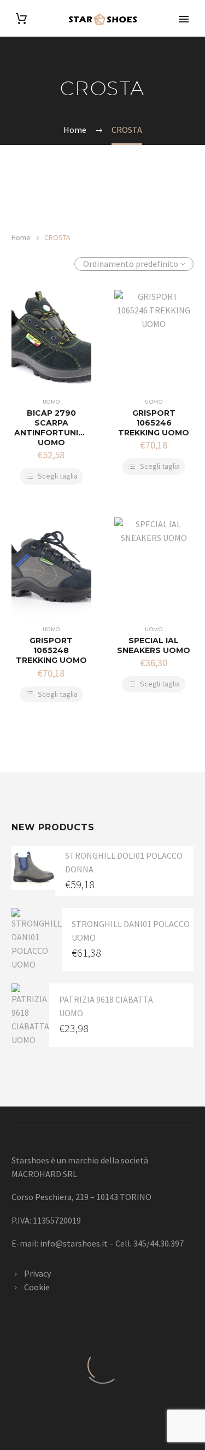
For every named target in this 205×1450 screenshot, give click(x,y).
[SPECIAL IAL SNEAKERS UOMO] (154, 567)
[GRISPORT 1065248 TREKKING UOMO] (51, 567)
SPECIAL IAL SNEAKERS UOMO (153, 645)
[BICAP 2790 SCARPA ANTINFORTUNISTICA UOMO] (51, 339)
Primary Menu (184, 19)
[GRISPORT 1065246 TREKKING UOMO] (154, 339)
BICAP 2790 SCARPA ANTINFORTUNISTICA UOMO (59, 428)
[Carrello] (21, 19)
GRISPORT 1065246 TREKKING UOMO (153, 423)
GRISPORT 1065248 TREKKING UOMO (51, 650)
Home (21, 237)
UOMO (51, 402)
